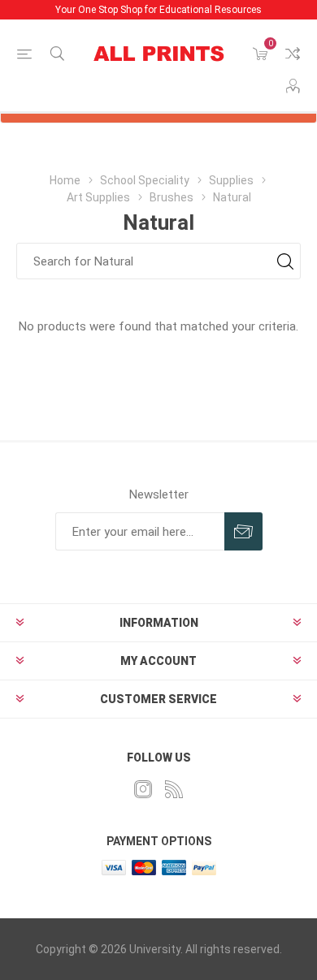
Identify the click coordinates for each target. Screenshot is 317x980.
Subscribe (243, 531)
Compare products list (292, 53)
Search (285, 261)
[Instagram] (143, 789)
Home (65, 180)
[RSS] (174, 789)
